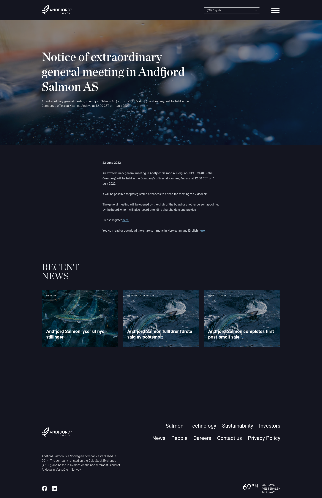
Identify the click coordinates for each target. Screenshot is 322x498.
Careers (202, 438)
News (158, 438)
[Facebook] (44, 488)
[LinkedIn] (54, 488)
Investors (269, 426)
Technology (202, 426)
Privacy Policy (264, 438)
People (179, 438)
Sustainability (237, 426)
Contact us (229, 438)
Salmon (174, 426)
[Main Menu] (275, 10)
